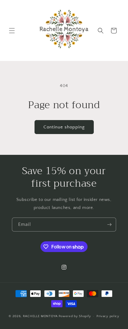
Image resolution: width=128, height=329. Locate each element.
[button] (11, 30)
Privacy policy (107, 316)
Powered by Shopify (75, 316)
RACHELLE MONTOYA (40, 316)
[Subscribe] (109, 225)
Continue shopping (64, 127)
